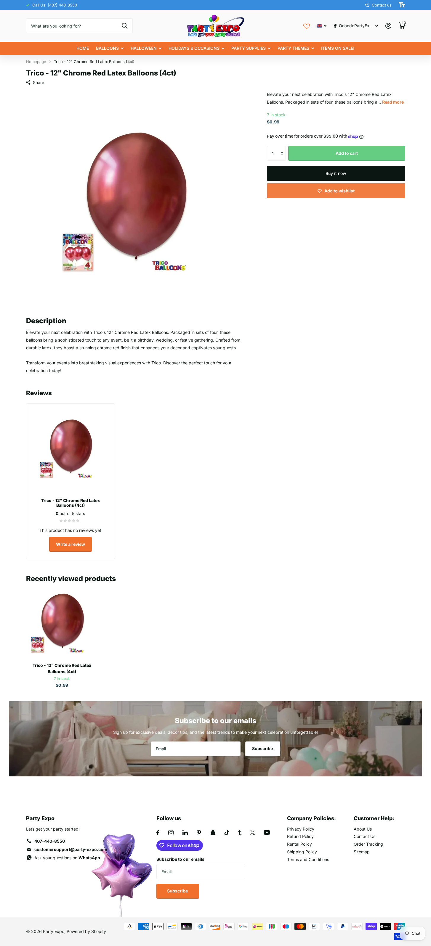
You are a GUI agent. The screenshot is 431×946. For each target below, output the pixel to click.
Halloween (144, 48)
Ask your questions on (67, 857)
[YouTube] (267, 832)
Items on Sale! (338, 48)
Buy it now (336, 173)
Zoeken (124, 25)
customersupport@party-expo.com (70, 849)
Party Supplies (248, 48)
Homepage (36, 61)
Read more (393, 101)
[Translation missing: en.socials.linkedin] (185, 832)
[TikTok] (227, 832)
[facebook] (157, 832)
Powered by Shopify (86, 931)
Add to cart (347, 153)
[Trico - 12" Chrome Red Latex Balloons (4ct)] (62, 622)
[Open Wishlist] (306, 25)
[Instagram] (171, 832)
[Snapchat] (213, 832)
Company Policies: (311, 818)
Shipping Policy (302, 851)
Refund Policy (300, 836)
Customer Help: (374, 818)
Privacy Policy (300, 828)
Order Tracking (368, 844)
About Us (363, 828)
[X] (252, 833)
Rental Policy (299, 844)
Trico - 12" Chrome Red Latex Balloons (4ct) (62, 668)
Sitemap (362, 851)
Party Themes (293, 48)
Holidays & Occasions (194, 48)
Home (82, 48)
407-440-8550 (49, 841)
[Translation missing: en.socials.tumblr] (239, 832)
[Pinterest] (199, 832)
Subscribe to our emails (180, 859)
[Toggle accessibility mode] (402, 5)
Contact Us (364, 836)
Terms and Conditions (308, 859)
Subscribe (263, 748)
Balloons (107, 48)
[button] (283, 148)
